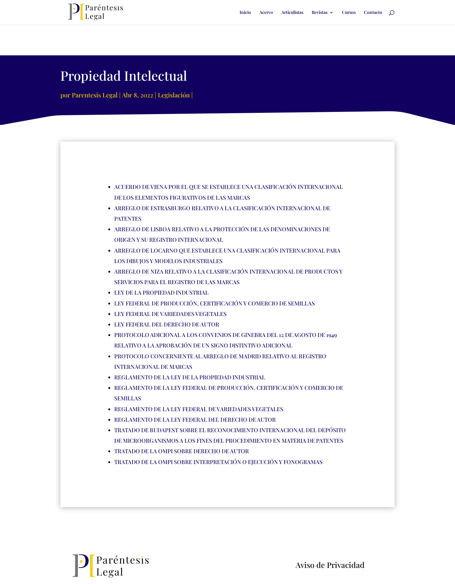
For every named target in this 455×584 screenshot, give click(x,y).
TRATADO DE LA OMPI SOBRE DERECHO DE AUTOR (181, 451)
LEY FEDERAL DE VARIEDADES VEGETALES (170, 314)
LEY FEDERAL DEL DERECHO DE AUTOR (166, 324)
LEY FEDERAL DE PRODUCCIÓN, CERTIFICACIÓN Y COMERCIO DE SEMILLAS (214, 303)
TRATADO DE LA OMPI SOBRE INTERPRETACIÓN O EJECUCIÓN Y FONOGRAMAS (218, 462)
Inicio (245, 12)
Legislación (174, 95)
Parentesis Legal (95, 95)
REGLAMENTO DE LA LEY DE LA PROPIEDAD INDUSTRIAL (189, 377)
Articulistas (292, 12)
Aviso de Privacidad (330, 565)
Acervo (266, 12)
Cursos (349, 12)
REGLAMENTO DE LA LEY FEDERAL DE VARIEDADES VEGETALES (198, 409)
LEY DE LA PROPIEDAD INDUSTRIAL (161, 292)
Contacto (373, 12)
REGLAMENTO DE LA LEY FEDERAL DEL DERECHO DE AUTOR (195, 419)
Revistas (319, 12)
